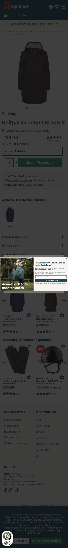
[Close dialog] (67, 258)
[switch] (7, 543)
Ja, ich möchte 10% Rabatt (51, 280)
